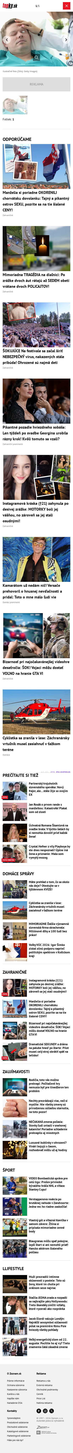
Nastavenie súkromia (17, 1389)
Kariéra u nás (13, 1394)
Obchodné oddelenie (17, 1426)
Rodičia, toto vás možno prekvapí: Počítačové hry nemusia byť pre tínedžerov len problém (49, 1085)
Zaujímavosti (16, 1071)
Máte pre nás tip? (15, 1440)
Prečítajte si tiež (20, 775)
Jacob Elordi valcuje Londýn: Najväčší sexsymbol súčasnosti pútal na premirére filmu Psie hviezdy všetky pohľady (48, 1324)
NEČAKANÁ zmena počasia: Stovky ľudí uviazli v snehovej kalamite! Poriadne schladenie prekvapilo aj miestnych (48, 1127)
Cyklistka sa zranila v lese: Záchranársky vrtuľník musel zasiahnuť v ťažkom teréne (46, 906)
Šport (9, 1170)
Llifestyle (13, 1268)
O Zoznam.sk (14, 1373)
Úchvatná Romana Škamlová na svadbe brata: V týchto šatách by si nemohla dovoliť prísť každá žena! (49, 831)
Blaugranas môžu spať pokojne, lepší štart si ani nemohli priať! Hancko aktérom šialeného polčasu (48, 1246)
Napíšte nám (13, 1398)
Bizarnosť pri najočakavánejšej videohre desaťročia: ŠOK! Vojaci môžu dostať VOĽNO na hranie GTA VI (49, 1029)
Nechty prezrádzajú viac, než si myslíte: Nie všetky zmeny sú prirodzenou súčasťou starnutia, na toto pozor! (49, 1106)
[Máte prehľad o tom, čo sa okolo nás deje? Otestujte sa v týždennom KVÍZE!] (15, 889)
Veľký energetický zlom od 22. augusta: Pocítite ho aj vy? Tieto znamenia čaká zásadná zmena (49, 1343)
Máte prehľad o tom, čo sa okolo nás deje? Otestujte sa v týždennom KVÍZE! (49, 885)
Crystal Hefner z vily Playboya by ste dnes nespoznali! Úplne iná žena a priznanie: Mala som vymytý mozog (49, 852)
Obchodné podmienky (47, 1389)
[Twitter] (51, 1411)
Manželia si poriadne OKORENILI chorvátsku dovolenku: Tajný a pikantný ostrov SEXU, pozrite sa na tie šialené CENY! (47, 1009)
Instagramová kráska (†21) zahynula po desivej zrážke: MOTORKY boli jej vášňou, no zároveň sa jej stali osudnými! (48, 986)
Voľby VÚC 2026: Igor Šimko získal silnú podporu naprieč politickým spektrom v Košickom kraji (49, 950)
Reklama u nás (43, 1380)
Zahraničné (15, 972)
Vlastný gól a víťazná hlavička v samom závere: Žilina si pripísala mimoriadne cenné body (48, 1225)
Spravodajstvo (13, 1418)
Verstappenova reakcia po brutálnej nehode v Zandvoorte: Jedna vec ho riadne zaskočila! (49, 1203)
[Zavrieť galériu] (66, 6)
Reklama (41, 1373)
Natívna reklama (44, 1402)
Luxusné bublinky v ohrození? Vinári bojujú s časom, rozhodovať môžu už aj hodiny (48, 1146)
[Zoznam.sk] (42, 1427)
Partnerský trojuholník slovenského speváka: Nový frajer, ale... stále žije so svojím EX (48, 789)
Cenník (39, 1394)
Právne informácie (15, 1380)
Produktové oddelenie (18, 1422)
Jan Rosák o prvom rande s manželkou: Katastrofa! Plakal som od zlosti (48, 808)
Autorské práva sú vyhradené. (50, 1420)
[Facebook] (38, 1411)
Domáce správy (18, 873)
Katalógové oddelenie (18, 1431)
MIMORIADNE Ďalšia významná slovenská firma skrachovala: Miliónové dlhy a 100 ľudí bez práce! (49, 929)
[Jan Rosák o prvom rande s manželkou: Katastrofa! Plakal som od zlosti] (15, 812)
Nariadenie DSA (14, 1402)
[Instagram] (45, 1411)
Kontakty (12, 1411)
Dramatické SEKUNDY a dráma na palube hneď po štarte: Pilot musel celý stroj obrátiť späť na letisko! (49, 1049)
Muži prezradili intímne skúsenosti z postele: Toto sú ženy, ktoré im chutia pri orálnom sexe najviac (47, 1282)
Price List (40, 1398)
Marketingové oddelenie (19, 1435)
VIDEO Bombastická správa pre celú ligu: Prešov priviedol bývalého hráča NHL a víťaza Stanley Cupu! (48, 1184)
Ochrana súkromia (15, 1385)
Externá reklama (44, 1385)
